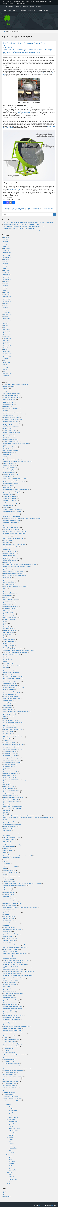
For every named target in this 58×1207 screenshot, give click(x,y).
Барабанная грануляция (9, 892)
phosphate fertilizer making (9, 777)
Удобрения (6, 1050)
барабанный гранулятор (9, 894)
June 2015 (5, 358)
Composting (6, 507)
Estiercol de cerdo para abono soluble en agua (14, 575)
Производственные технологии (11, 1002)
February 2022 (6, 329)
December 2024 (7, 274)
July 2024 (5, 283)
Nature (5, 718)
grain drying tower (7, 647)
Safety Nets (6, 832)
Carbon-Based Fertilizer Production (11, 459)
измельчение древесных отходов (11, 923)
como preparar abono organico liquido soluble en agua (16, 491)
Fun (40, 10)
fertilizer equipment (9, 49)
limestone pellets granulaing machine (12, 682)
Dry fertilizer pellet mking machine (11, 559)
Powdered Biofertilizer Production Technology (14, 797)
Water (4, 874)
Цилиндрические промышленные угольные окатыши (16, 1068)
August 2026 (6, 237)
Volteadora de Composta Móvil (10, 872)
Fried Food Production (8, 632)
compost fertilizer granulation (10, 496)
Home (4, 1)
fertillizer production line (42, 51)
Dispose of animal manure (9, 553)
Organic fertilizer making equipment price (13, 744)
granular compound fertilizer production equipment (15, 652)
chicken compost (7, 476)
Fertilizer (5, 588)
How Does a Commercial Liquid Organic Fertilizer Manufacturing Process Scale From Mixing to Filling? (28, 222)
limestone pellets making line (10, 683)
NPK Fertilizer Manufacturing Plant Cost (12, 729)
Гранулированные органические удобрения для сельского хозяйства (20, 907)
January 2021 (6, 342)
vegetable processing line (9, 870)
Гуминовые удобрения (8, 918)
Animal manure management (10, 392)
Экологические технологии (10, 1083)
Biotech (5, 445)
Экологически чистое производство (12, 1079)
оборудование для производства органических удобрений (17, 975)
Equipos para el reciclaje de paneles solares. (14, 573)
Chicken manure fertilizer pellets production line (14, 481)
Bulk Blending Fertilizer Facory (10, 448)
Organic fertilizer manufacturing (10, 748)
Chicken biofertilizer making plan (11, 474)
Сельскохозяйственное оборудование (12, 1028)
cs (53, 54)
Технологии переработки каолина (11, 1039)
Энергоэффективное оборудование (12, 1100)
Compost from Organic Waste (10, 500)
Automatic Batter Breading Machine (11, 393)
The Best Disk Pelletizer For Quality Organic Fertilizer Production (25, 44)
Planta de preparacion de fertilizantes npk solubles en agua (17, 781)
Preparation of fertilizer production (11, 801)
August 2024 (6, 281)
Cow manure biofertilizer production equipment (14, 531)
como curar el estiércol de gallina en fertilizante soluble (16, 489)
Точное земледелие (8, 1048)
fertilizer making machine (13, 51)
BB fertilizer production (8, 404)
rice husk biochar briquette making (11, 821)
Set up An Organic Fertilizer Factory (11, 837)
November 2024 (7, 276)
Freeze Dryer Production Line (10, 630)
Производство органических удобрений (13, 1008)
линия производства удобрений (11, 949)
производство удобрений (9, 1010)
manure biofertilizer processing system (12, 704)
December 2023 (7, 296)
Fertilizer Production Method (10, 615)
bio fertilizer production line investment (12, 419)
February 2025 (6, 270)
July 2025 (5, 261)
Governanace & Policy (8, 641)
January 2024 (6, 294)
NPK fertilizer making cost (9, 727)
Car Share (5, 456)
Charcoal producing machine (10, 469)
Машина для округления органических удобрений (15, 953)
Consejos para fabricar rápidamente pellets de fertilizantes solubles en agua (21, 518)
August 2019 (6, 355)
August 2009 (6, 377)
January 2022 (6, 331)
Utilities (22, 10)
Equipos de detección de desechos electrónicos (14, 571)
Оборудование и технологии (10, 982)
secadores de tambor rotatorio (10, 834)
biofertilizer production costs (10, 439)
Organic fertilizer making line (10, 746)
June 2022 (5, 322)
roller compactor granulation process (12, 824)
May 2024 (5, 287)
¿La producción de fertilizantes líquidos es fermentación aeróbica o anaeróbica (22, 883)
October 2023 (6, 300)
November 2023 (7, 298)
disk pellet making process (9, 551)
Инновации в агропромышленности (12, 929)
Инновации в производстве (10, 933)
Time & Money (6, 859)
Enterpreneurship (7, 570)
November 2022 (7, 316)
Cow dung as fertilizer (8, 526)
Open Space (31, 10)
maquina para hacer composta (10, 713)
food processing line (8, 628)
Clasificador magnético (8, 485)
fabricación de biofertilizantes (10, 579)
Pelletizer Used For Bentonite (10, 771)
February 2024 (6, 292)
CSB (4, 31)
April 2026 (5, 245)
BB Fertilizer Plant (7, 401)
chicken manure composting (10, 480)
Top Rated (9, 1)
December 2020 (7, 344)
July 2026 (5, 239)
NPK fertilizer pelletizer (8, 731)
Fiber (4, 621)
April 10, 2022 (8, 48)
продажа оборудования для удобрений (13, 993)
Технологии (6, 1037)
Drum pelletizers (7, 557)
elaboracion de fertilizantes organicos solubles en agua (16, 566)
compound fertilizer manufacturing (11, 515)
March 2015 (6, 360)
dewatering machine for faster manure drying (14, 533)
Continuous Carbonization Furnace (11, 520)
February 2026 (6, 248)
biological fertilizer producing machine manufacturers (16, 443)
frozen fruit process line (8, 634)
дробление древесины (8, 922)
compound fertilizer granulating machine (14, 208)
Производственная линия (9, 997)
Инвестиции (6, 925)
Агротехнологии (7, 889)
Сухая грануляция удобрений (10, 1035)
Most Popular (17, 1)
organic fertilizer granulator (17, 52)
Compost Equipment (8, 494)
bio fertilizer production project (10, 421)
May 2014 (5, 364)
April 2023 (5, 311)
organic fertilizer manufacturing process (12, 749)
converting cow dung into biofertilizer (12, 524)
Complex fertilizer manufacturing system (13, 493)
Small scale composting (9, 846)
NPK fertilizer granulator (9, 726)
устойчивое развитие (8, 1059)
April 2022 (5, 325)
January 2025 (6, 272)
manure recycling (7, 705)
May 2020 (5, 347)
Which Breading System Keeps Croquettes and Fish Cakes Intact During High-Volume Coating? (26, 230)
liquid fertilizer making (8, 691)
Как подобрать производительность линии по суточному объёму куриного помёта (24, 226)
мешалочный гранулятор (9, 955)
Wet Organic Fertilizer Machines (11, 876)
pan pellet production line (9, 766)
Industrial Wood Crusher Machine (11, 672)
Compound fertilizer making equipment (12, 511)
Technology (6, 854)
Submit (27, 1)
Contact (32, 1)
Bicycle (5, 410)
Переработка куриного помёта (10, 990)
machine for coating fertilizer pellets (11, 698)
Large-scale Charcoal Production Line (12, 678)
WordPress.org (6, 1196)
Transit (5, 861)
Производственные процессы (10, 1001)
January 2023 (6, 312)
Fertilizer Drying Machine (9, 593)
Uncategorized (6, 865)
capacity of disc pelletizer (24, 112)
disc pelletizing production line (10, 548)
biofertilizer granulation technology (11, 432)
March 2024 (6, 290)
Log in (4, 1191)
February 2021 (6, 340)
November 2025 (7, 254)
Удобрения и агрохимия (9, 1052)
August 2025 (6, 259)
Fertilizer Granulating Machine (30, 49)
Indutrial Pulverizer (7, 674)
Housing (5, 661)
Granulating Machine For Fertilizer (11, 654)
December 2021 (7, 333)
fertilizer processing (31, 51)
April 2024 (5, 289)
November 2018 (7, 356)
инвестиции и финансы (9, 927)
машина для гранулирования (10, 951)
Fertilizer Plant (23, 51)
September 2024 (7, 279)
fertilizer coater (6, 590)
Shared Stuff (6, 843)
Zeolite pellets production (9, 881)
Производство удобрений (9, 1013)
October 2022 (6, 318)
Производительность (8, 995)
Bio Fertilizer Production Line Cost (11, 417)
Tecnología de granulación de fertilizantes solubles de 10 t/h (17, 856)
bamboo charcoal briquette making (11, 397)
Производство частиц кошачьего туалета (13, 1015)
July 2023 (5, 305)
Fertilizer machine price (8, 603)
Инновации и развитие (8, 936)
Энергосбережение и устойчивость (12, 1098)
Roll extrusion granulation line (10, 823)
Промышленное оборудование (11, 1017)
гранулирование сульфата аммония (12, 903)
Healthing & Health (7, 660)
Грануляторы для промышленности (12, 912)
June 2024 (5, 285)
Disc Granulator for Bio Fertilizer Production (13, 538)
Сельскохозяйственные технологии (12, 1032)
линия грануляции (7, 942)
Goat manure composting (9, 639)
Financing (5, 623)
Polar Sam (5, 782)
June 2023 (5, 307)
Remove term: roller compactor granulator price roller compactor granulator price (22, 815)
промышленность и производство (11, 1019)
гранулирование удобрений (10, 905)
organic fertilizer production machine (12, 760)
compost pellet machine (9, 502)
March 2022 (6, 327)
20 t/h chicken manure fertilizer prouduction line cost (15, 384)
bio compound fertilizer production (11, 412)
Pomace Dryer (6, 784)
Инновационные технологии (10, 938)
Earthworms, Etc (7, 562)
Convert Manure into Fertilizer (10, 522)
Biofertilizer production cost (9, 437)
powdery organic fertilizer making (11, 799)
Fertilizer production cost (9, 614)
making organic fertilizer (9, 702)
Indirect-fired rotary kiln (8, 671)
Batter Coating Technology (9, 399)
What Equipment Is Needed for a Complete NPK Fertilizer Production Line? (21, 224)
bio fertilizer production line (9, 415)
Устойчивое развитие (8, 1061)
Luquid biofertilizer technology (10, 696)
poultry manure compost (9, 788)
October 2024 (6, 278)
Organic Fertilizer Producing (10, 753)
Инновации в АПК (7, 931)
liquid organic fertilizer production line (12, 693)
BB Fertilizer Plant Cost (8, 403)
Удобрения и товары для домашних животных (14, 1054)
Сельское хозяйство (8, 1024)
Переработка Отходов (8, 991)
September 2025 (7, 257)
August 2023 (6, 303)
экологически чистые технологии (11, 1081)
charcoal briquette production (10, 467)
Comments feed (7, 1194)
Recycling (5, 814)
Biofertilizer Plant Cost (8, 436)
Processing (6, 804)
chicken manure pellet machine (10, 483)
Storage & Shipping (13, 1117)
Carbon (5, 458)
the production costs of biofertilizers (11, 857)
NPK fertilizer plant (7, 733)
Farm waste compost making (10, 581)
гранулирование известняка (10, 901)
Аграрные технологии (8, 887)
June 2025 (5, 263)
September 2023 (7, 301)
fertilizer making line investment (10, 606)
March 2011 (6, 371)
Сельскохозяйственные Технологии (12, 1030)
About (37, 1)
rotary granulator (7, 830)
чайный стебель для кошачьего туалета (13, 1070)
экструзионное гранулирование (11, 1096)
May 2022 (5, 323)
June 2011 (5, 367)
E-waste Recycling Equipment (10, 560)
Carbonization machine (8, 463)
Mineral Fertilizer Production (10, 715)
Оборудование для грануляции (11, 966)
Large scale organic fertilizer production (12, 676)
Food (4, 625)
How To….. (6, 667)
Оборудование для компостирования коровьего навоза (17, 968)
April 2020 (5, 349)
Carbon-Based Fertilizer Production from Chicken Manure (17, 461)
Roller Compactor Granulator (10, 826)
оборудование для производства (11, 973)
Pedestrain (5, 770)
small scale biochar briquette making (12, 845)
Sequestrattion (6, 835)
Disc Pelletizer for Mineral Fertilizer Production (14, 544)
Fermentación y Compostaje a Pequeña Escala (14, 586)
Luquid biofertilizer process (9, 694)
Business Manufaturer (8, 452)
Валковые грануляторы (9, 900)
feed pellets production (8, 584)
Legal (50, 1)
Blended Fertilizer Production (10, 447)
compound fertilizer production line (11, 516)
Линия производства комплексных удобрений (14, 947)
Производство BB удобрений (10, 1004)
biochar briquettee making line (10, 426)
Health (4, 658)
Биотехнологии (7, 896)
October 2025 (6, 256)
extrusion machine (7, 577)
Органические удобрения (9, 984)
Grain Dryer (6, 643)
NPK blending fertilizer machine (10, 720)
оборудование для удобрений (10, 980)
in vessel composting (8, 669)
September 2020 (7, 345)
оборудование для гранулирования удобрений (15, 964)
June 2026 (5, 241)
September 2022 (7, 320)
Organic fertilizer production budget (11, 757)
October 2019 (6, 351)
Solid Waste (6, 848)
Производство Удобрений (9, 1012)
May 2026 (5, 243)
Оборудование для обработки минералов (13, 969)
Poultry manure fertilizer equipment (11, 790)
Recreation (6, 812)
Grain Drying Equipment (9, 645)
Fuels (4, 636)
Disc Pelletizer (6, 542)
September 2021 (7, 338)
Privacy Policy (43, 1)
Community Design (21, 6)
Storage (5, 852)
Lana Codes (41, 1205)
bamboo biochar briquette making (11, 395)
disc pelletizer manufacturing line (11, 546)
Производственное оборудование (11, 999)
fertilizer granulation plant (33, 208)
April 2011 (5, 369)
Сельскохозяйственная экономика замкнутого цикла (16, 1026)
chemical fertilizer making (9, 472)
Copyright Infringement (20, 3)
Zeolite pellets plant (8, 879)
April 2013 (5, 366)
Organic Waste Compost (9, 764)
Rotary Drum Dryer (7, 828)
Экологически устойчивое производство (13, 1076)
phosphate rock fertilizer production (11, 779)
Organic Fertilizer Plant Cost (10, 751)
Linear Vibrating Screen (9, 689)
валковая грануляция (8, 898)
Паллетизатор (6, 986)
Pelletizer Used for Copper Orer (10, 773)
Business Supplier (7, 454)
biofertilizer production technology (11, 441)
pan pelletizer (6, 768)
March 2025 (6, 268)
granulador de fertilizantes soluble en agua (13, 648)
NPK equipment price (8, 724)
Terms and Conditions (8, 3)
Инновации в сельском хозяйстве (11, 934)
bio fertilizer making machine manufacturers (13, 414)
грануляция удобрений (9, 916)
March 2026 (6, 246)
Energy (5, 568)
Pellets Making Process (8, 775)
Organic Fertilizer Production (10, 755)
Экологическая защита (9, 1074)
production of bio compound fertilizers (12, 808)
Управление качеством (9, 1056)
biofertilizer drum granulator (10, 430)
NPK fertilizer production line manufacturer (13, 737)
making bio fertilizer (8, 700)
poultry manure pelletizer (9, 793)
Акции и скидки (7, 890)
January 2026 (6, 250)
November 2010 (7, 373)
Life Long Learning (10, 10)
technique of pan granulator (14, 189)
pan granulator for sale (35, 210)
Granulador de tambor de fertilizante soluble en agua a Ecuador (18, 650)
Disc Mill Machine (7, 540)
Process (5, 803)
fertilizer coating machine (9, 592)
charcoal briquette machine (9, 465)
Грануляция (6, 914)
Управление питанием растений (11, 1057)
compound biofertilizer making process (12, 509)
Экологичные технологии (9, 1089)
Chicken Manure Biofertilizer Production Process (14, 478)
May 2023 (5, 309)
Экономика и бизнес (8, 1094)
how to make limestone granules (11, 665)
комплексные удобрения (9, 940)
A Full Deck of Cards (8, 386)
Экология (5, 1090)
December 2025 (7, 252)
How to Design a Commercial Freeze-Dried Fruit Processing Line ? (19, 228)
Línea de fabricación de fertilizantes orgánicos (14, 687)
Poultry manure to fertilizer (9, 795)
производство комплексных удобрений (13, 1006)
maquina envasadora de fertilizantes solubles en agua (16, 711)
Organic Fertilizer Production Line (11, 759)
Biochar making (7, 428)
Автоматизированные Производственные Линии (15, 885)
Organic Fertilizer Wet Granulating (33, 52)
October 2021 (6, 336)
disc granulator (6, 537)
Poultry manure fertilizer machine (11, 792)
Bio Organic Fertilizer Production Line (12, 425)
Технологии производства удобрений (12, 1043)
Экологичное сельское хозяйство (11, 1087)
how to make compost (8, 663)
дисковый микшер (7, 920)
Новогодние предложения (9, 958)
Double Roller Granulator (9, 555)
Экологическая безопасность (10, 1072)
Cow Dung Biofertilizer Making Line (11, 527)
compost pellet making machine (10, 504)
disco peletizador (7, 549)
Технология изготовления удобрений (12, 1045)
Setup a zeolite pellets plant (9, 839)
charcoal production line (9, 470)
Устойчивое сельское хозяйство (11, 1063)
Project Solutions (7, 810)
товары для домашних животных (11, 1046)
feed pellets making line (9, 582)
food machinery (7, 626)
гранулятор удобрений (9, 911)
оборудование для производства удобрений (14, 977)
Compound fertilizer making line (10, 513)
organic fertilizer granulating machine (18, 210)
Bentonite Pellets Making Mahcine (11, 408)
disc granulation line (8, 535)
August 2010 (6, 375)
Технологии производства (9, 1041)
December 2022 (7, 314)
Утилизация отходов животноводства (12, 1065)
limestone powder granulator (10, 685)
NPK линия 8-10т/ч (8, 738)
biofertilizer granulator (8, 434)
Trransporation (35, 6)
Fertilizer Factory (19, 49)
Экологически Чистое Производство (12, 1078)
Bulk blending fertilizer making (10, 450)
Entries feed (6, 1193)
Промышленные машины (9, 1021)
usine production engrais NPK (10, 867)
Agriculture (8, 6)
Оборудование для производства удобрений (14, 979)
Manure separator (7, 707)
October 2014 (6, 362)
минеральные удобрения (9, 956)
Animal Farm (6, 390)
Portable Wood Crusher (9, 786)
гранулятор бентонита (8, 909)
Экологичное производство (10, 1085)
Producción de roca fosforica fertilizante (12, 806)
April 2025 (5, 267)
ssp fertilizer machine (8, 850)
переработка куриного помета (10, 988)
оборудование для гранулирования (12, 962)
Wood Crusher (6, 878)
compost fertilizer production (10, 498)
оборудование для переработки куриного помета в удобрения (18, 971)
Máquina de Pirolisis (8, 709)
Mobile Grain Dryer (7, 716)
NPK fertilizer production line (10, 735)
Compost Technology (8, 505)
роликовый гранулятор (9, 1023)
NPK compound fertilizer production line (12, 722)
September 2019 (7, 353)
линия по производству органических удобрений (15, 944)
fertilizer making (7, 604)
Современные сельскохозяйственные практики (15, 1034)
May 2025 (5, 265)
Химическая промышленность (10, 1067)
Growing (5, 656)
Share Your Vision (7, 841)
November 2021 (7, 334)
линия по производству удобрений (11, 945)
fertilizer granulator (43, 49)
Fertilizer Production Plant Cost (10, 617)
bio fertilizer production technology (11, 423)
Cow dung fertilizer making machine (11, 529)
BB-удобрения (6, 406)
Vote (23, 1)
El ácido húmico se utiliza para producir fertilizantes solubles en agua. (20, 564)
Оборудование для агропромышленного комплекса (16, 960)
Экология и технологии (9, 1092)
